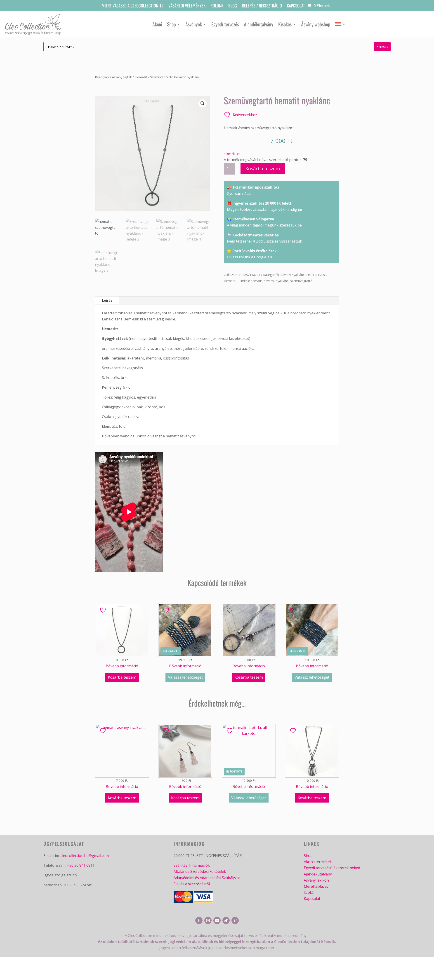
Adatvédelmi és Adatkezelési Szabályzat (207, 877)
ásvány (269, 281)
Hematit (141, 77)
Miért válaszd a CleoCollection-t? (132, 6)
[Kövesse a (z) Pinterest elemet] (235, 920)
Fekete (311, 275)
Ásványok (193, 24)
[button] (202, 103)
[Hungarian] (340, 24)
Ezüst (322, 275)
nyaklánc (282, 281)
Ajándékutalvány (258, 24)
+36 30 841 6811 (80, 865)
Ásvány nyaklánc (292, 275)
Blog (232, 6)
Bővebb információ (122, 665)
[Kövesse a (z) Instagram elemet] (208, 920)
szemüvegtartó (301, 281)
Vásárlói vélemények (186, 6)
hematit (256, 281)
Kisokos (285, 24)
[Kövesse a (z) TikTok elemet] (226, 920)
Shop (171, 24)
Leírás (107, 300)
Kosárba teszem (262, 169)
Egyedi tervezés (225, 24)
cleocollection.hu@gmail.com (85, 855)
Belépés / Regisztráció (262, 6)
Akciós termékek (318, 861)
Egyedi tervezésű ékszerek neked (332, 867)
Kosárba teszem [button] (122, 677)
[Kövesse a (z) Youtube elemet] (217, 920)
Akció (157, 24)
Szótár (309, 892)
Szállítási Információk (192, 865)
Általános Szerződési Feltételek (200, 871)
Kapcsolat (296, 6)
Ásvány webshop (315, 24)
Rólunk (216, 6)
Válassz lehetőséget (185, 677)
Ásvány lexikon (316, 880)
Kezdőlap (102, 77)
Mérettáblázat (316, 886)
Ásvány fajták (122, 77)
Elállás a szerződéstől (192, 883)
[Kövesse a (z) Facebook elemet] (199, 920)
